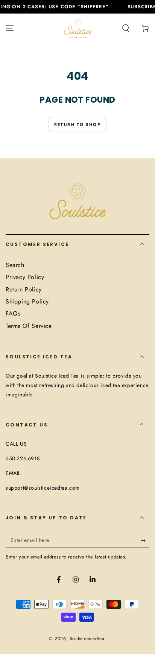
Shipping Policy (27, 301)
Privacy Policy (25, 277)
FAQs (13, 313)
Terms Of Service (29, 326)
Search (15, 265)
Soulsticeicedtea (87, 638)
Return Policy (24, 289)
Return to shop (77, 124)
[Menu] (10, 28)
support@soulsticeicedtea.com (43, 488)
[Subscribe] (145, 540)
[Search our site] (125, 28)
